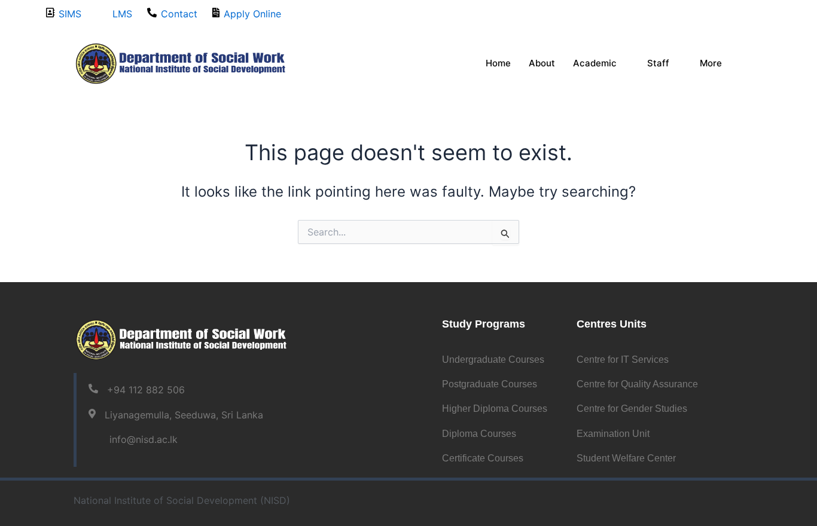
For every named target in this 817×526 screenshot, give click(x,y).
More (711, 63)
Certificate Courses (482, 458)
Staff (658, 63)
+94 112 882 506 (146, 390)
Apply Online (252, 14)
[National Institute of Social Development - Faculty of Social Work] (181, 63)
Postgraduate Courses (489, 384)
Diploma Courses (479, 434)
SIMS (70, 14)
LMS (122, 14)
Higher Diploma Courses (494, 408)
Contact (179, 14)
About (542, 63)
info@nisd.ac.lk (143, 439)
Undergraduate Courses (493, 359)
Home (498, 63)
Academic (595, 63)
